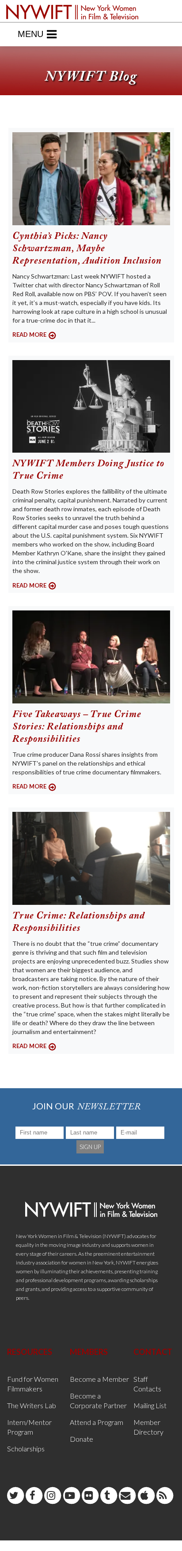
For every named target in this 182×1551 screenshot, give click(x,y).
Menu (30, 34)
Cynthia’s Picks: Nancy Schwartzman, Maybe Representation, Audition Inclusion (87, 249)
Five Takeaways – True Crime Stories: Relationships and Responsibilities (76, 727)
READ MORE (29, 334)
